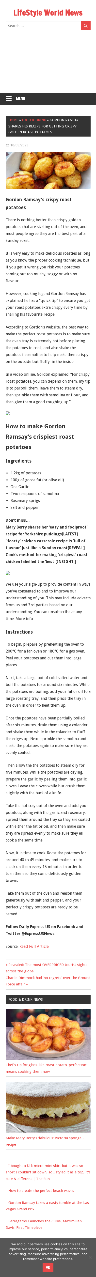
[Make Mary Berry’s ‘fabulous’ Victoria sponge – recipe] (48, 1131)
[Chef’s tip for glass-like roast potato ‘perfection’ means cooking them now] (48, 1058)
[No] (89, 1257)
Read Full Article (34, 946)
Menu (20, 98)
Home (13, 120)
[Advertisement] (48, 64)
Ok (48, 1267)
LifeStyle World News (48, 12)
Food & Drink (34, 120)
